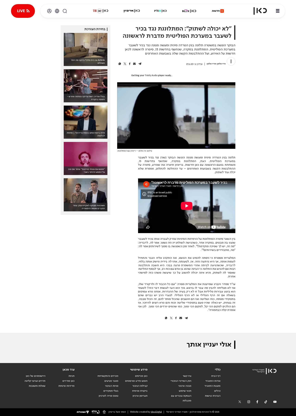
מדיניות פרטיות (66, 386)
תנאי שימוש (185, 391)
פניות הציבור (111, 386)
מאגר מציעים (111, 381)
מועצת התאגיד (212, 386)
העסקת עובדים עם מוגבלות (181, 398)
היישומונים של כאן (35, 376)
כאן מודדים (68, 381)
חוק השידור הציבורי (181, 381)
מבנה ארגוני (184, 386)
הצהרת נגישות (212, 396)
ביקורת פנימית (139, 391)
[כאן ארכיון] (131, 11)
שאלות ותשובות (37, 386)
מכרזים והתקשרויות (107, 376)
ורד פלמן (221, 64)
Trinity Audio (151, 76)
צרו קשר (187, 376)
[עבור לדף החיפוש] (64, 11)
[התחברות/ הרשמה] (49, 11)
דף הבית (215, 376)
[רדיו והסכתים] (160, 11)
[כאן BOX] (189, 11)
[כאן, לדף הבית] (257, 11)
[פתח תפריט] (277, 11)
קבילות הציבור (139, 386)
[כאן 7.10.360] (100, 11)
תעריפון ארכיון (140, 395)
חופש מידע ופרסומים (136, 381)
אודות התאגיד (212, 381)
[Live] (23, 11)
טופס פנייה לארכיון (108, 396)
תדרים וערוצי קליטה (34, 381)
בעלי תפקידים (110, 391)
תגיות (72, 376)
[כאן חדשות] (218, 11)
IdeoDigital (156, 412)
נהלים (217, 391)
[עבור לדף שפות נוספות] (57, 11)
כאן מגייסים (141, 376)
